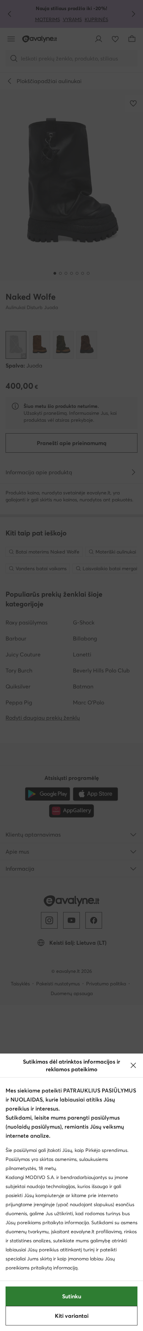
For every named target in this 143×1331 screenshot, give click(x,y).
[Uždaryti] (133, 1065)
